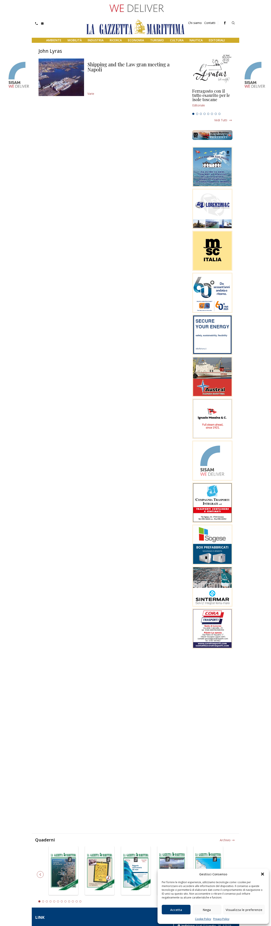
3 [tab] (201, 114)
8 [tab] (219, 114)
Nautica (196, 40)
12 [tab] (80, 901)
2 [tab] (197, 114)
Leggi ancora (212, 100)
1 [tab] (193, 114)
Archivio (225, 840)
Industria (96, 40)
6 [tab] (212, 114)
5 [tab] (208, 114)
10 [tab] (73, 901)
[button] (262, 874)
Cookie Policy (203, 919)
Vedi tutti (220, 120)
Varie (90, 94)
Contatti (209, 23)
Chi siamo (195, 23)
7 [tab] (216, 114)
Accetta (176, 910)
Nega (207, 910)
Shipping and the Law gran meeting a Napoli (128, 67)
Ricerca (116, 40)
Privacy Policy (221, 919)
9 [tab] (69, 901)
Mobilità (75, 40)
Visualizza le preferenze (244, 910)
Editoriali (217, 40)
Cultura (177, 40)
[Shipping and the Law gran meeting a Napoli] (61, 77)
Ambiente (53, 40)
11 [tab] (77, 901)
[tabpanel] (212, 100)
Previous (40, 874)
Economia (136, 40)
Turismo (157, 40)
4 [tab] (204, 114)
